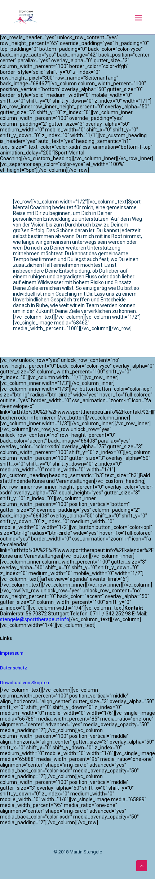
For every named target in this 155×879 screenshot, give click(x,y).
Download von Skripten (24, 682)
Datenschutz (13, 668)
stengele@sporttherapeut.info (34, 619)
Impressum (11, 653)
